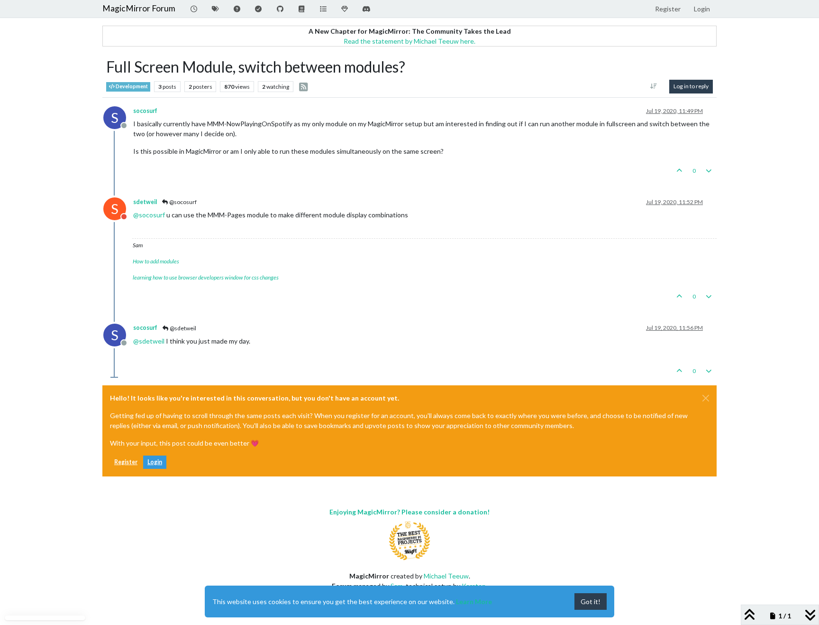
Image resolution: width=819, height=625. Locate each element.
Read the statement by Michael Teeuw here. (409, 41)
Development (131, 86)
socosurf (145, 110)
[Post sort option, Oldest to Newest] (654, 86)
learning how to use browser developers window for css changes (206, 277)
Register (125, 462)
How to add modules (156, 261)
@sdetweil (182, 328)
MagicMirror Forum (138, 8)
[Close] (706, 398)
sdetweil (145, 201)
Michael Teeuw (446, 576)
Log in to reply (691, 86)
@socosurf (182, 201)
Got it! (591, 601)
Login (154, 462)
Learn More (474, 601)
